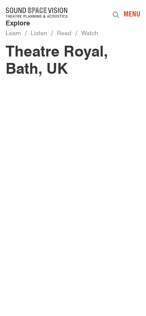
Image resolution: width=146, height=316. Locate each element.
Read (64, 34)
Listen (39, 34)
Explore (18, 23)
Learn (13, 34)
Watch (89, 34)
